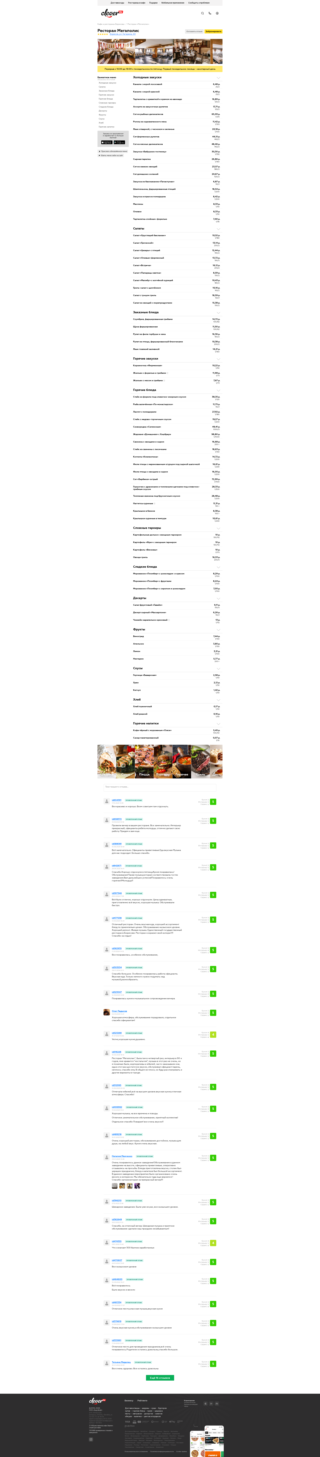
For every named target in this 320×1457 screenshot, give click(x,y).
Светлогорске (155, 1445)
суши (153, 1408)
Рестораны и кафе (136, 3)
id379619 (116, 1321)
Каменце (149, 1438)
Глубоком (145, 1436)
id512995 (116, 1085)
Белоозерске (149, 1434)
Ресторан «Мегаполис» (138, 24)
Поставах (179, 1443)
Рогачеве (144, 1445)
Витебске (144, 1431)
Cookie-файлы (181, 1451)
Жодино (181, 1436)
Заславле (128, 1438)
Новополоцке (130, 1443)
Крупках (166, 1438)
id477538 (117, 918)
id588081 (117, 844)
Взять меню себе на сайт (112, 155)
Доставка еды (117, 3)
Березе (158, 1434)
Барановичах (130, 1434)
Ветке (127, 1436)
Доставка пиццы (132, 1408)
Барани (139, 1434)
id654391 (116, 800)
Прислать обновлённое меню (114, 151)
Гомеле (159, 1431)
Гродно (152, 1431)
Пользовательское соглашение (136, 1451)
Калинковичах (139, 1438)
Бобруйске (166, 1434)
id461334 (116, 1302)
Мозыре (149, 1440)
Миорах (141, 1440)
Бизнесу (129, 1400)
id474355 (117, 1241)
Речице (137, 1445)
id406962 (117, 1107)
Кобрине (157, 1438)
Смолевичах (129, 1447)
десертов (148, 1414)
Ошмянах (155, 1443)
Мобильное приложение (173, 3)
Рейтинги (142, 1400)
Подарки (153, 3)
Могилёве (174, 1431)
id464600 (117, 1279)
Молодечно (158, 1440)
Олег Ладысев (119, 1011)
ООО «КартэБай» (95, 1410)
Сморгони (140, 1447)
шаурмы (145, 1408)
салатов (158, 1414)
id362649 (117, 1219)
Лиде (179, 1438)
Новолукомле (169, 1440)
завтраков (137, 1414)
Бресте (166, 1431)
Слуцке (173, 1445)
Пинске (163, 1443)
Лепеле (173, 1438)
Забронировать (213, 31)
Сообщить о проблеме (199, 3)
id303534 (117, 967)
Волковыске (135, 1436)
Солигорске (149, 1447)
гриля (149, 1411)
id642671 (116, 866)
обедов (128, 1416)
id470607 (117, 1260)
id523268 (117, 1033)
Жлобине (173, 1436)
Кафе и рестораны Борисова (111, 24)
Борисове (176, 1434)
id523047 (117, 992)
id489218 (117, 1134)
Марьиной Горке (131, 1440)
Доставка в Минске (132, 1431)
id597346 (117, 893)
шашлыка (159, 1411)
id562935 (117, 948)
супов (127, 1411)
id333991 (116, 1340)
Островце (146, 1443)
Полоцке (171, 1443)
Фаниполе (160, 1447)
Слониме (165, 1445)
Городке (153, 1436)
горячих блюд (138, 1411)
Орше (139, 1443)
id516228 (116, 1052)
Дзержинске (163, 1436)
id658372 (117, 819)
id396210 (117, 1200)
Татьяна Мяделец (121, 1362)
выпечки (138, 1416)
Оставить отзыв (194, 31)
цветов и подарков (152, 1416)
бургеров (162, 1408)
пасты (127, 1414)
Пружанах (128, 1445)
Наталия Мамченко (122, 1156)
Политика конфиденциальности (162, 1451)
